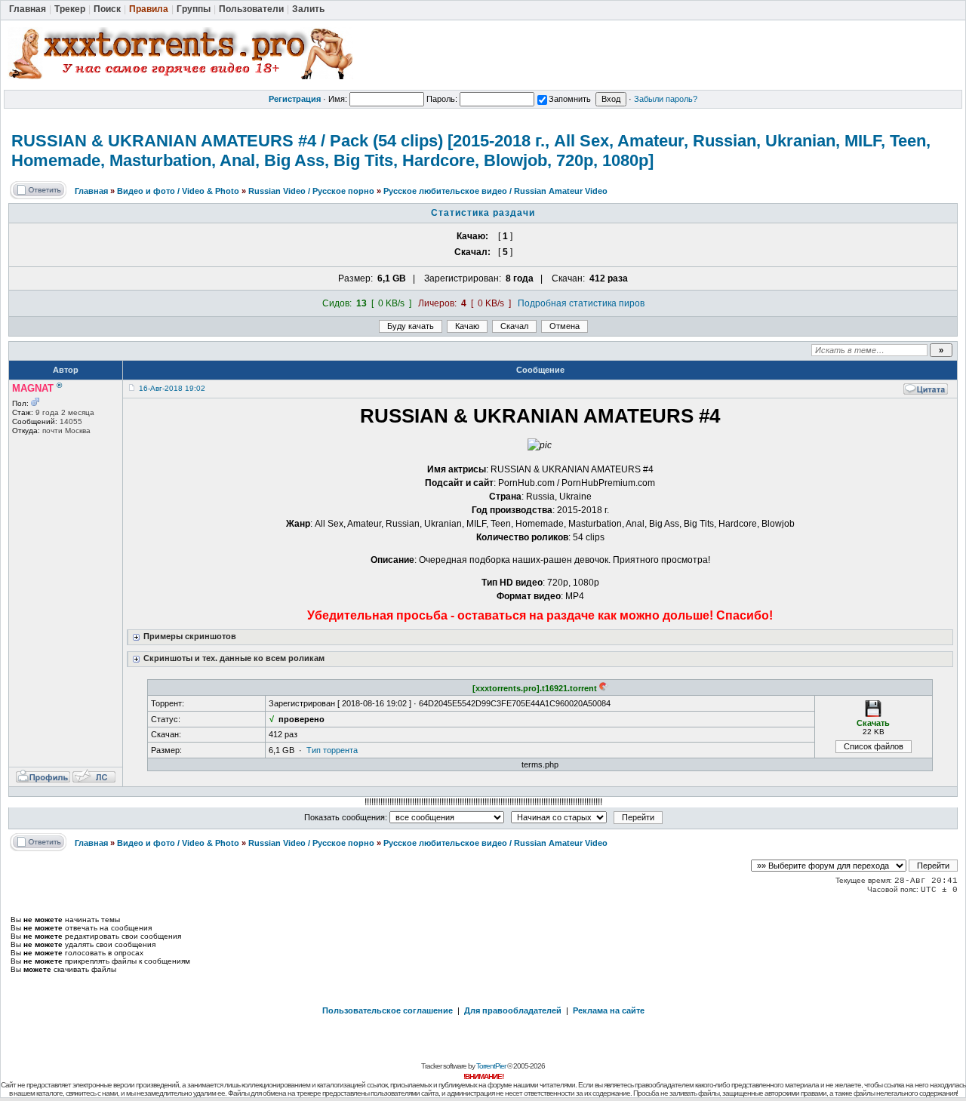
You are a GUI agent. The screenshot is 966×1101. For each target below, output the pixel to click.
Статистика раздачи (483, 213)
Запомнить (570, 98)
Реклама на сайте (609, 1010)
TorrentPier (491, 1066)
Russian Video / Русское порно (311, 190)
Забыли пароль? (665, 98)
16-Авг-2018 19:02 (172, 388)
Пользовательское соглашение (387, 1010)
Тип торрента (332, 750)
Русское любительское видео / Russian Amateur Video (495, 190)
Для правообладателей (512, 1010)
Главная (91, 190)
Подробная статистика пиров (581, 303)
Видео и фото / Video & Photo (178, 190)
